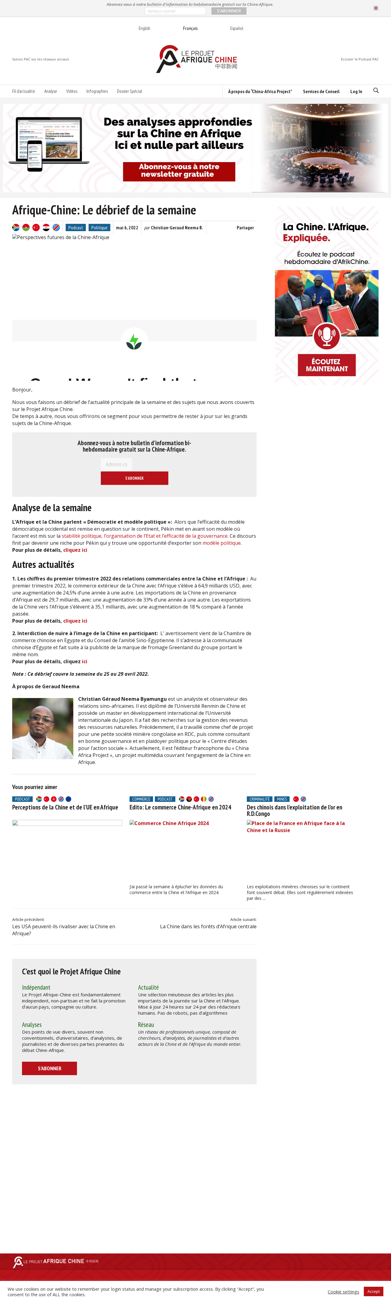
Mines (282, 799)
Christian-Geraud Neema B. (177, 227)
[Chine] (36, 227)
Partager (245, 227)
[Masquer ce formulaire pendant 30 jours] (376, 8)
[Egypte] (46, 227)
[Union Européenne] (68, 799)
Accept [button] (373, 1291)
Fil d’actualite (23, 91)
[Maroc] (54, 799)
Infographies (97, 91)
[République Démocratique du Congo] (56, 227)
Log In (356, 91)
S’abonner (49, 1068)
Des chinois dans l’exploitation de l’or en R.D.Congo (294, 810)
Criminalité (260, 799)
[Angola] (189, 799)
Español (236, 28)
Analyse (50, 91)
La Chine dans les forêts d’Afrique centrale (208, 926)
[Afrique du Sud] (16, 227)
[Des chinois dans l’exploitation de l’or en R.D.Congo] (302, 850)
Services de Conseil (321, 91)
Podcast (75, 227)
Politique (99, 227)
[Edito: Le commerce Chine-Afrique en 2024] (184, 850)
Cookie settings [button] (343, 1291)
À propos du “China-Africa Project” (260, 91)
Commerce (141, 799)
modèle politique (222, 543)
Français (190, 28)
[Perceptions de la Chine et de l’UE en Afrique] (67, 850)
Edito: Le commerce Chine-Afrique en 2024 (180, 807)
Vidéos (71, 91)
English (144, 28)
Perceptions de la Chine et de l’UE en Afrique (65, 807)
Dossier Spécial (129, 91)
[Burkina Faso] (26, 227)
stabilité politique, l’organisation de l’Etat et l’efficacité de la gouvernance (144, 536)
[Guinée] (203, 799)
